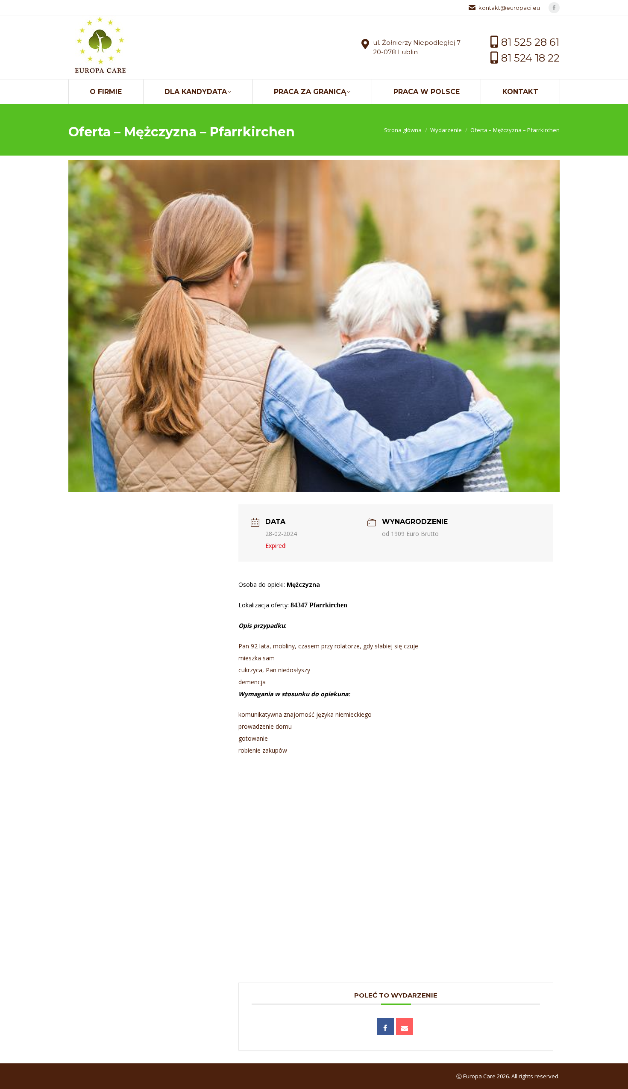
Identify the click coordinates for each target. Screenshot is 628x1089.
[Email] (404, 1026)
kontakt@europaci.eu (509, 7)
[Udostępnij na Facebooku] (385, 1026)
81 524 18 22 (530, 58)
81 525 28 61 (530, 42)
